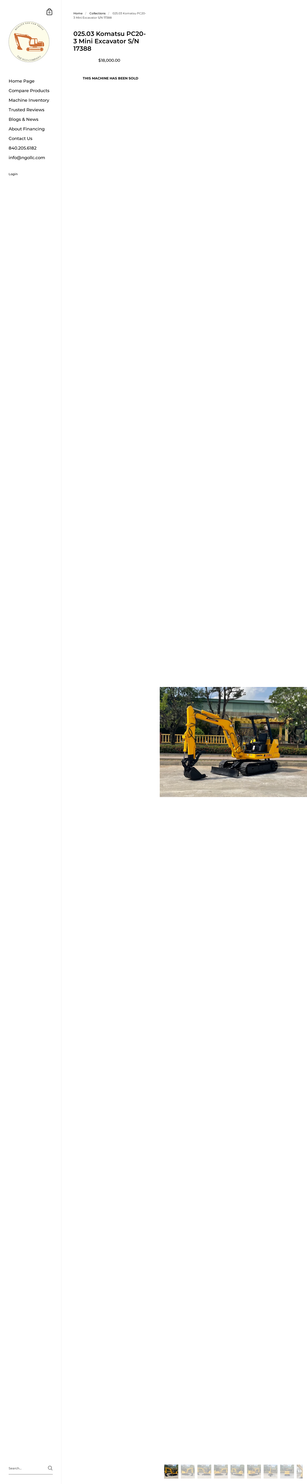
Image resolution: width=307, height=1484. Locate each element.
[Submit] (50, 1468)
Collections (97, 13)
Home (78, 13)
